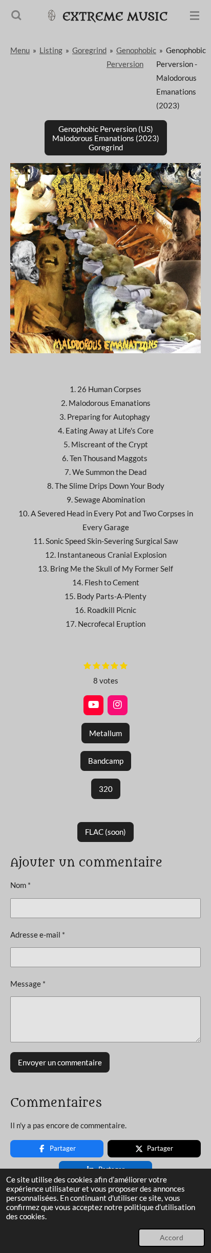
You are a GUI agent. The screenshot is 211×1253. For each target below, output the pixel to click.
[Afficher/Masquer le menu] (194, 15)
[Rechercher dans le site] (16, 15)
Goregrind (89, 50)
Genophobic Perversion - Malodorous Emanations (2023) (181, 77)
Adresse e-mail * (37, 934)
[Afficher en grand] (105, 258)
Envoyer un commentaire (60, 1062)
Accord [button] (171, 1238)
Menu (20, 50)
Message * (28, 983)
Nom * (20, 885)
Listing (50, 50)
